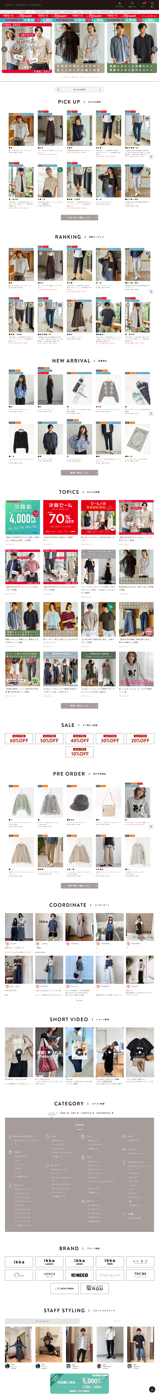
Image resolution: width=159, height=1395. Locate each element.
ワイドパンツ (93, 1165)
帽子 (131, 1201)
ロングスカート (94, 1213)
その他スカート (94, 1221)
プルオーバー (57, 1149)
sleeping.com (130, 12)
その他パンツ (93, 1192)
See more (79, 1000)
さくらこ (14, 1366)
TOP (30, 12)
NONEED (105, 12)
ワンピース (18, 1185)
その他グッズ (134, 1205)
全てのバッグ (134, 1140)
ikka (78, 12)
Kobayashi (107, 1366)
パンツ (89, 1157)
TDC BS (116, 12)
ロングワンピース (22, 1201)
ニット (53, 1136)
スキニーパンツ (94, 1169)
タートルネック (58, 1192)
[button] (4, 49)
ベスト (18, 1172)
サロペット (20, 1205)
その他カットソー (59, 1196)
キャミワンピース (22, 1213)
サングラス (134, 1181)
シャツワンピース (22, 1217)
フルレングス (93, 1188)
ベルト (132, 1189)
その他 (130, 1214)
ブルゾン (19, 1168)
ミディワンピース (22, 1197)
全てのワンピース (22, 1189)
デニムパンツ (93, 1177)
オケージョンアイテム (23, 1136)
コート (18, 1160)
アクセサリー (134, 1173)
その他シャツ (93, 1149)
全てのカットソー (59, 1169)
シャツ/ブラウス (95, 1145)
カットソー (55, 1165)
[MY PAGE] (119, 5)
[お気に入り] (132, 5)
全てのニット (57, 1140)
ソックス (133, 1185)
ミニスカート (93, 1209)
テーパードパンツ (95, 1173)
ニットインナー (58, 1145)
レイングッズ (134, 1197)
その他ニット (57, 1157)
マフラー (133, 1193)
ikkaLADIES (55, 12)
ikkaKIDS (68, 12)
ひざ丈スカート (94, 1217)
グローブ (133, 1177)
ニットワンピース (22, 1221)
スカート (90, 1201)
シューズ (131, 1149)
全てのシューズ (135, 1153)
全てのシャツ (93, 1140)
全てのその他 (134, 1218)
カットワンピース (22, 1209)
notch (86, 12)
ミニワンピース (21, 1193)
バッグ (130, 1136)
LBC (23, 12)
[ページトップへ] (152, 1389)
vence (95, 12)
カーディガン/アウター (62, 1153)
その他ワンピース (22, 1225)
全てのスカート (94, 1205)
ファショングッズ (135, 1162)
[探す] (152, 5)
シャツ (89, 1136)
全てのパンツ (93, 1161)
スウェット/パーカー (61, 1188)
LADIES (79, 1124)
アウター (17, 1152)
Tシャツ (55, 1173)
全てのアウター (21, 1156)
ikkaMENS (40, 12)
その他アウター (21, 1176)
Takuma (75, 1366)
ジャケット (20, 1164)
